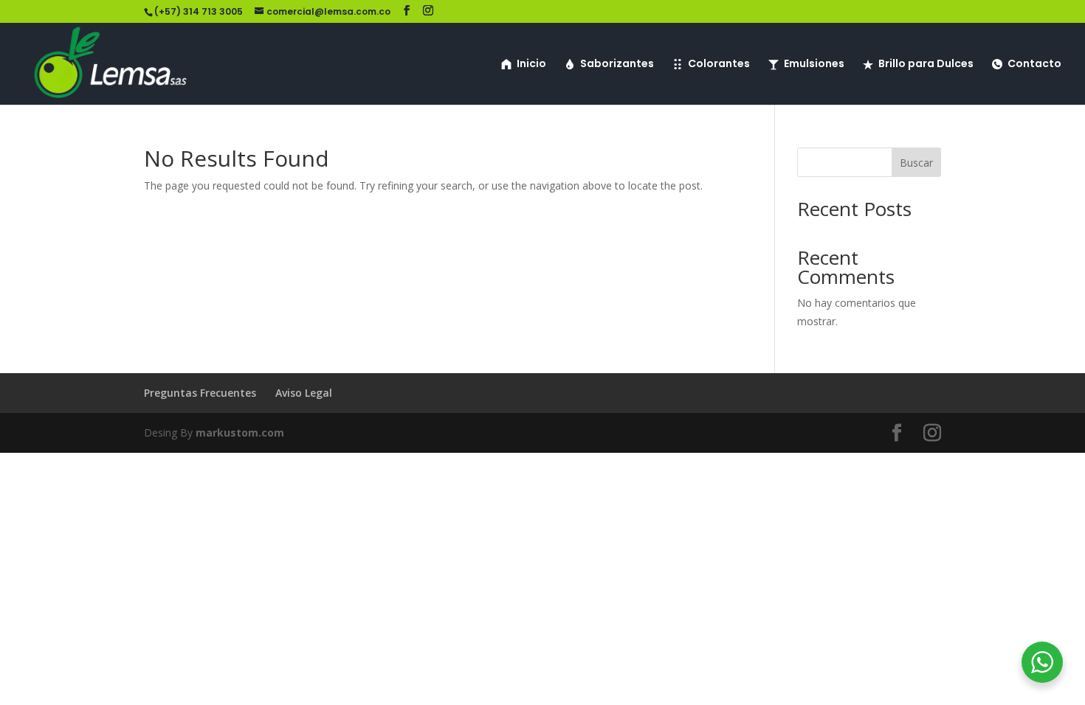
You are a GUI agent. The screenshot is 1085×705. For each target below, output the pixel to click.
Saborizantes (617, 64)
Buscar (916, 163)
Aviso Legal (303, 393)
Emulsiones (814, 64)
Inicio (531, 64)
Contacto (1034, 64)
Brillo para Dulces (926, 64)
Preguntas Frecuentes (200, 393)
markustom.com (240, 433)
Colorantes (719, 64)
